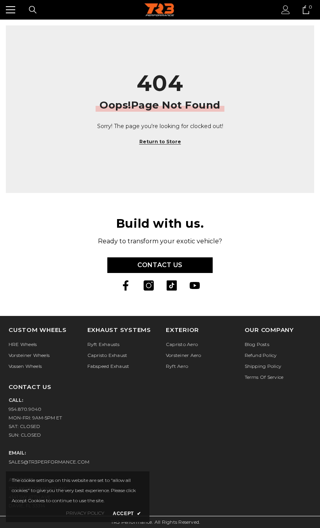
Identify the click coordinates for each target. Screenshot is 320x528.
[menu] (10, 9)
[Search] (32, 9)
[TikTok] (171, 285)
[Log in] (285, 9)
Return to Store (160, 141)
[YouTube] (194, 285)
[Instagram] (148, 285)
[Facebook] (125, 285)
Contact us (159, 265)
